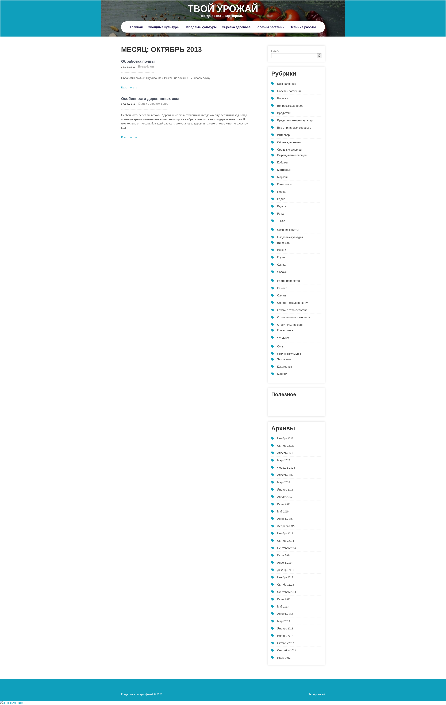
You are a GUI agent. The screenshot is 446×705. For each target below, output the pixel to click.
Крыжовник (284, 367)
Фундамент (284, 337)
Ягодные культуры (289, 354)
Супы (280, 346)
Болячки (282, 98)
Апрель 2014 (285, 563)
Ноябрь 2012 (285, 636)
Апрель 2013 (285, 614)
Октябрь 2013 (285, 584)
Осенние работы (303, 27)
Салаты (282, 295)
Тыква (281, 221)
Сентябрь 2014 (286, 548)
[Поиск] (319, 55)
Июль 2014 (283, 555)
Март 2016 (283, 482)
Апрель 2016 (285, 475)
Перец (281, 192)
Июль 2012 (284, 658)
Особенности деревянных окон (150, 98)
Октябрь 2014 (285, 541)
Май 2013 (283, 606)
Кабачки (282, 162)
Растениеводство (288, 281)
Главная (136, 27)
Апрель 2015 (285, 519)
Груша (281, 257)
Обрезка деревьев (236, 27)
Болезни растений (270, 27)
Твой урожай (223, 8)
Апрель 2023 (285, 453)
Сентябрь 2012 (286, 650)
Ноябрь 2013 (285, 577)
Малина (282, 374)
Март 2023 (283, 460)
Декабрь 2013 (285, 570)
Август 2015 (284, 497)
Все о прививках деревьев (294, 128)
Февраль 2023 (286, 467)
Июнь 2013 (283, 599)
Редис (281, 199)
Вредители (284, 113)
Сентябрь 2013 (286, 592)
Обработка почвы (138, 61)
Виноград (283, 243)
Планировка (285, 330)
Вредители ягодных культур (295, 120)
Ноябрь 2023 (285, 438)
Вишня (281, 250)
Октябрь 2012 (285, 643)
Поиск (275, 51)
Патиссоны (284, 184)
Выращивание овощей (292, 155)
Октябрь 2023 (285, 446)
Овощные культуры (163, 27)
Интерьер (283, 135)
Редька (281, 206)
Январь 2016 (285, 489)
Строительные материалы (294, 317)
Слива (281, 265)
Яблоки (282, 272)
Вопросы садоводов (290, 106)
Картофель (284, 170)
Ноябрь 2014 (285, 533)
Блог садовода (286, 84)
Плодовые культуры (200, 27)
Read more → (129, 87)
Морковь (282, 177)
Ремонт (282, 288)
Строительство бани (290, 325)
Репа (280, 214)
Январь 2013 (285, 628)
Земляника (284, 359)
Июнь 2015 (283, 504)
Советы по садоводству (292, 303)
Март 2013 (283, 621)
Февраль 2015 (286, 526)
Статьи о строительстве (153, 103)
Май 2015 (283, 511)
